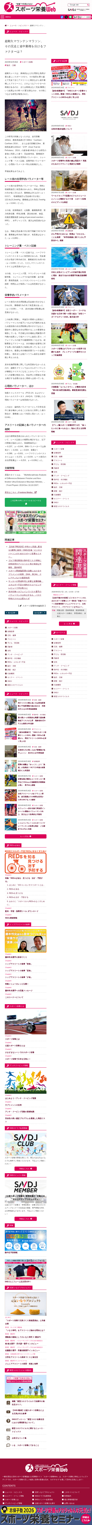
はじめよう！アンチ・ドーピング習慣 (20, 1098)
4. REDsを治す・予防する (17, 897)
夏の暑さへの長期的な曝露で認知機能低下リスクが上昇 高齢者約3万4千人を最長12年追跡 (31, 721)
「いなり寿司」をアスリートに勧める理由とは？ (25, 1330)
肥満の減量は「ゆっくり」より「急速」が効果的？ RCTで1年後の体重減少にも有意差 (31, 767)
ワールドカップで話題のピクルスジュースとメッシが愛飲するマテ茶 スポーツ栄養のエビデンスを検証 (68, 199)
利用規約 (67, 1496)
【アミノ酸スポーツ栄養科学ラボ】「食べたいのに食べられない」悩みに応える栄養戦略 (68, 428)
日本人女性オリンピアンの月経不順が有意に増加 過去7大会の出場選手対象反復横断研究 (69, 275)
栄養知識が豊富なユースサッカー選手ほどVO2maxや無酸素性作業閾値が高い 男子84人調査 (31, 782)
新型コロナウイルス (15, 685)
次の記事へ (38, 613)
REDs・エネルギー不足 (16, 662)
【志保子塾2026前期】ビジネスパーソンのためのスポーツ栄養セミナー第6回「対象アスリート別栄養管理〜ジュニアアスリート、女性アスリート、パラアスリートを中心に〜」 (69, 602)
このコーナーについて (14, 997)
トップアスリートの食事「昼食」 (18, 971)
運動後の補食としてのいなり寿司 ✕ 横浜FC (23, 1337)
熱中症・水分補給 (14, 658)
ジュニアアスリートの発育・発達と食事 (21, 1364)
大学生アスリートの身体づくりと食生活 (21, 1357)
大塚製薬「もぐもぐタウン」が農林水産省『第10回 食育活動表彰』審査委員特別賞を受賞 (68, 390)
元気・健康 (11, 635)
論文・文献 (11, 65)
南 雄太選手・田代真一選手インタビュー (21, 1344)
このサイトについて (72, 1492)
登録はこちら (24, 1169)
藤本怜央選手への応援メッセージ (18, 990)
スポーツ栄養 (27, 62)
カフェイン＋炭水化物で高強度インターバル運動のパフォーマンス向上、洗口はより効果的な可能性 (31, 811)
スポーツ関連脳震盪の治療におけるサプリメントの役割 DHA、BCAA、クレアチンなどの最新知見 (24, 574)
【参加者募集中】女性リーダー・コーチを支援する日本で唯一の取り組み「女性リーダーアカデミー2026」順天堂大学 (68, 313)
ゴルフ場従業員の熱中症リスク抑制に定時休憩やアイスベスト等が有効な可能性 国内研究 (24, 563)
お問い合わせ (69, 1503)
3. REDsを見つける (15, 893)
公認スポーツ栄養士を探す (45, 1503)
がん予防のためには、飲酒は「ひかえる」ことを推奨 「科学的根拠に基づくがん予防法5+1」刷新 (68, 237)
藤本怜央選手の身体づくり (16, 957)
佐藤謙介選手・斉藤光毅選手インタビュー (22, 1350)
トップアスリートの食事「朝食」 (18, 964)
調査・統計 (11, 670)
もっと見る (24, 836)
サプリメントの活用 (13, 1105)
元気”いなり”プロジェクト (45, 1492)
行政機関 (10, 673)
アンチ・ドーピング (15, 654)
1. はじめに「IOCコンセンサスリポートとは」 (26, 885)
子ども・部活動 (13, 643)
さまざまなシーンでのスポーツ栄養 (19, 1052)
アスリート (11, 639)
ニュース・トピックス (18, 25)
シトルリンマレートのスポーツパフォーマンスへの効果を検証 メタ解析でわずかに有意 (31, 826)
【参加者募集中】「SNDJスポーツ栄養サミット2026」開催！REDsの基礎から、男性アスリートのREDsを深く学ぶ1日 (69, 94)
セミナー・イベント (15, 677)
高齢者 (10, 647)
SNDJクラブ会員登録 (43, 1496)
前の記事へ (12, 613)
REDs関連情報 (11, 918)
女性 (9, 651)
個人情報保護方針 (71, 1499)
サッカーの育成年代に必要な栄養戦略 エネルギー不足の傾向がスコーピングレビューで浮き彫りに (25, 584)
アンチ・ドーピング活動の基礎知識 (19, 1112)
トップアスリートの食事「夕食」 (18, 977)
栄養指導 (10, 631)
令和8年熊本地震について (61, 129)
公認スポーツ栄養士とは (15, 1046)
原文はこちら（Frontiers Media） (19, 492)
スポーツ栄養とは (12, 1039)
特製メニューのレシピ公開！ (17, 984)
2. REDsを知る (13, 889)
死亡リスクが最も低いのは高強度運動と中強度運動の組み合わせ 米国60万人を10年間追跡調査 (31, 706)
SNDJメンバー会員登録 (44, 1499)
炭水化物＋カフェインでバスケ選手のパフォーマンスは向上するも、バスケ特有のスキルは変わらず (24, 595)
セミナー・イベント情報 (14, 1496)
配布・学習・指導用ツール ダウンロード (21, 911)
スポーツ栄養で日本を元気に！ (18, 1059)
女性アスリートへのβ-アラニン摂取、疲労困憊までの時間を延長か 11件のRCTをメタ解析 (31, 797)
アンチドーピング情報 (13, 1503)
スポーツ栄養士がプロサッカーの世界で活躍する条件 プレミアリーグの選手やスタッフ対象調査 (68, 352)
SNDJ (9, 681)
